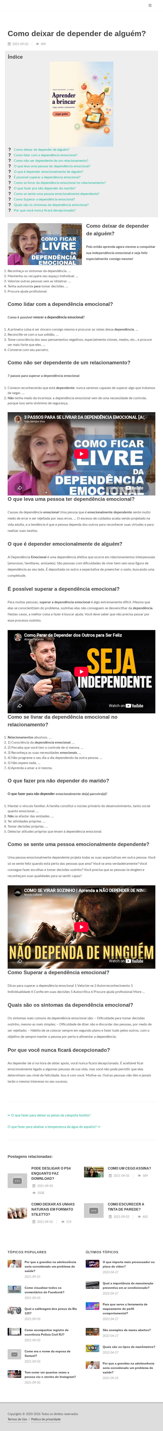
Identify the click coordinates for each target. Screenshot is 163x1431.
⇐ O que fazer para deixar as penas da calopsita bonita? (49, 1115)
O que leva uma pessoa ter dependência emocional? (52, 166)
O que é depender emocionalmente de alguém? (48, 171)
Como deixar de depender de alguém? (41, 149)
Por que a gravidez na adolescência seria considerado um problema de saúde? (50, 1266)
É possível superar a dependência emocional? (47, 177)
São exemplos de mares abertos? (127, 1330)
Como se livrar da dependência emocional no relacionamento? (60, 183)
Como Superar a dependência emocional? (44, 199)
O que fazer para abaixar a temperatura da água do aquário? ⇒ (54, 1127)
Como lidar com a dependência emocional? (45, 155)
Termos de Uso (17, 1419)
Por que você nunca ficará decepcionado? (45, 210)
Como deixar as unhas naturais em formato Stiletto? (53, 1209)
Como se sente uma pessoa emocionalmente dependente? (56, 194)
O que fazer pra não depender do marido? (45, 188)
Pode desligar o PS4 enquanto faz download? (51, 1173)
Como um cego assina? (129, 1168)
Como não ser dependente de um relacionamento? (51, 160)
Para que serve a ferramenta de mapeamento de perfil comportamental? (125, 1309)
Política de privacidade (45, 1419)
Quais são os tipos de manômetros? (129, 1347)
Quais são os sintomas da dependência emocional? (51, 205)
